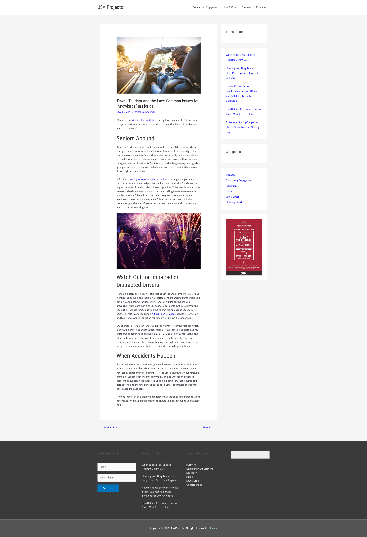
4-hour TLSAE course (163, 313)
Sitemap (212, 528)
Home (229, 191)
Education (261, 7)
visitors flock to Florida (144, 120)
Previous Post (109, 427)
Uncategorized (234, 202)
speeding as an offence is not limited (147, 179)
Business (246, 7)
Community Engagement (206, 7)
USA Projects (110, 7)
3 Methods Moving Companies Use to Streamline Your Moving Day (242, 127)
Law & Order (230, 7)
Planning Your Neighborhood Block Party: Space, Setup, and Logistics (242, 73)
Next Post (209, 427)
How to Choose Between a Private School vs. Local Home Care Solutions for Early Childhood (160, 491)
